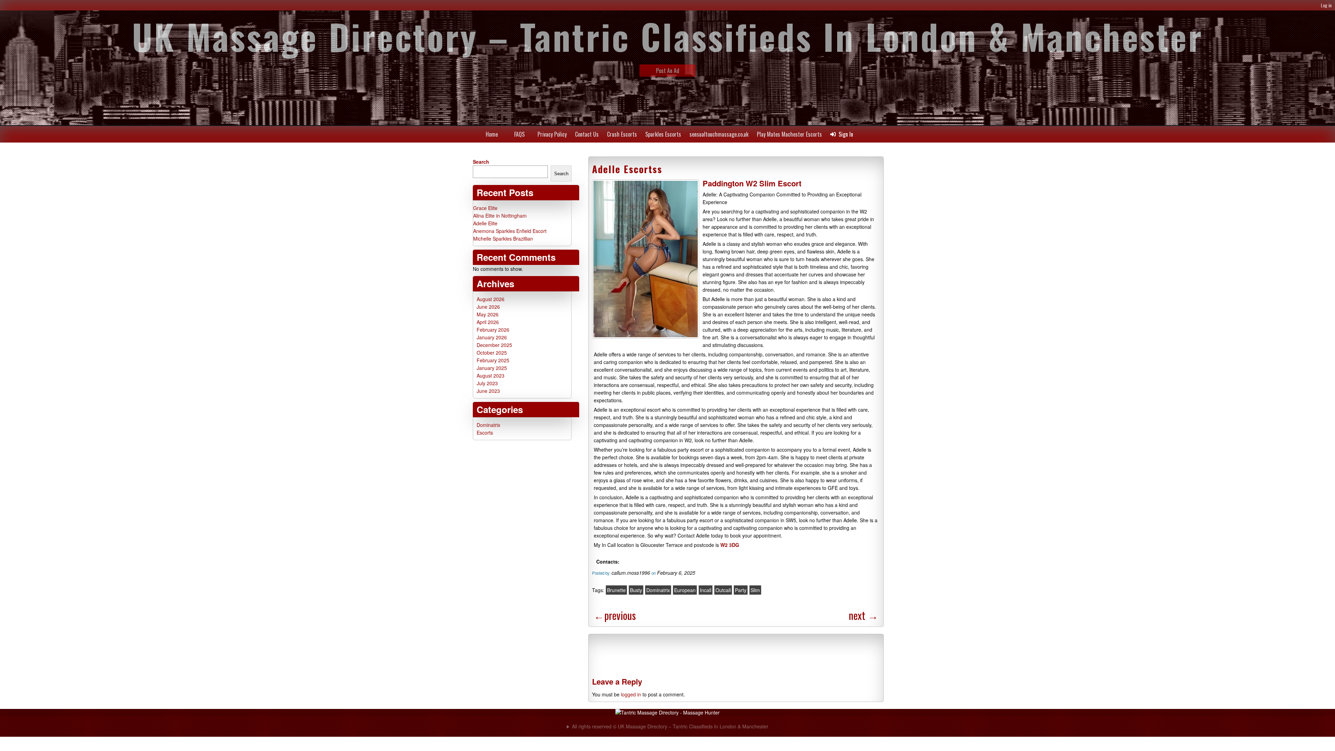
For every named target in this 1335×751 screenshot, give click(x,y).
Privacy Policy (552, 134)
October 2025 (492, 352)
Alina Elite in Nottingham (500, 215)
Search (481, 161)
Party (740, 590)
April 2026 (488, 321)
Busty (636, 590)
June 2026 (488, 306)
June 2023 (488, 390)
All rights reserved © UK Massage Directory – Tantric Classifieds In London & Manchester (670, 726)
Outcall (723, 590)
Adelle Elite (485, 223)
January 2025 (492, 367)
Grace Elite (485, 207)
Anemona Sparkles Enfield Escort (510, 230)
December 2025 (494, 344)
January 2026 (492, 337)
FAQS (519, 134)
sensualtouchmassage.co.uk (719, 134)
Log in (1326, 5)
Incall (705, 590)
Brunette (616, 590)
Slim (755, 590)
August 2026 (490, 299)
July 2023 (487, 383)
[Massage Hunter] (667, 712)
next (863, 615)
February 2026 (493, 329)
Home (492, 134)
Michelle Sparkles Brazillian (503, 238)
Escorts (485, 432)
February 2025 (493, 360)
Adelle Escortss (627, 169)
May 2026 (488, 314)
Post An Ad (667, 70)
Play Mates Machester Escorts (789, 134)
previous (615, 615)
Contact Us (587, 134)
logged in (631, 694)
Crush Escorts (622, 134)
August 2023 (490, 375)
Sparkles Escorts (663, 134)
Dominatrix (658, 590)
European (685, 590)
